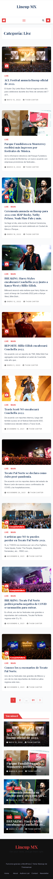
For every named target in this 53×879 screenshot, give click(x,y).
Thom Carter (31, 100)
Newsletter (44, 873)
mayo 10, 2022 (14, 100)
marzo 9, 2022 (14, 167)
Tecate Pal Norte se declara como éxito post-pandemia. (25, 474)
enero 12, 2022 (14, 301)
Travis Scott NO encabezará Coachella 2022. (22, 411)
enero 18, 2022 (14, 234)
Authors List (24, 873)
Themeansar (26, 867)
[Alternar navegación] (24, 20)
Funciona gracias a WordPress (18, 864)
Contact (35, 873)
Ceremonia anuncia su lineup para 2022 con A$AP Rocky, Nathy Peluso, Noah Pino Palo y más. (26, 214)
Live (6, 76)
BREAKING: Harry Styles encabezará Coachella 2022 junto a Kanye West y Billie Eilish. (26, 282)
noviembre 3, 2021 (16, 687)
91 (33, 700)
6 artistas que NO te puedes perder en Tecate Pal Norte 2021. (25, 538)
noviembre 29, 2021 (16, 492)
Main (13, 207)
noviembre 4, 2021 (16, 623)
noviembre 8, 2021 (16, 556)
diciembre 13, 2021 (16, 429)
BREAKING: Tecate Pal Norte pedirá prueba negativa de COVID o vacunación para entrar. (26, 604)
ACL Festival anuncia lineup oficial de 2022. (22, 736)
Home (6, 873)
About (15, 873)
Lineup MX (26, 6)
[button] (43, 20)
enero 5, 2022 (14, 365)
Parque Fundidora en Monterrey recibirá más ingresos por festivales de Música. (25, 147)
